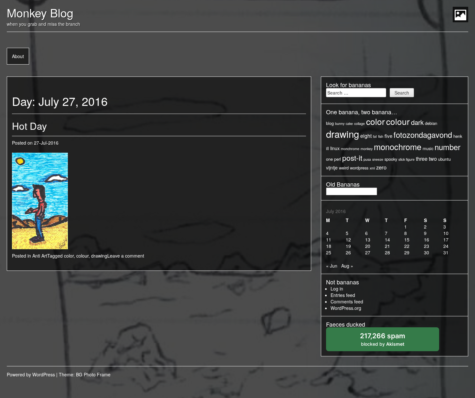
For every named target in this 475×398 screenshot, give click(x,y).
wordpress (359, 168)
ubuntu (444, 159)
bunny (339, 123)
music (428, 148)
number (447, 146)
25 (328, 252)
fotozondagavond (423, 134)
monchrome (350, 148)
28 (387, 252)
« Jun (331, 265)
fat (375, 136)
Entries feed (343, 295)
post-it (352, 157)
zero (381, 167)
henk (457, 136)
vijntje (332, 167)
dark (417, 122)
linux (335, 148)
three (422, 158)
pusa (367, 159)
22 (406, 246)
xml (372, 168)
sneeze (377, 159)
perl (337, 159)
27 (367, 252)
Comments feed (347, 301)
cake (349, 123)
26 (348, 252)
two (433, 158)
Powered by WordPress (31, 374)
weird (344, 168)
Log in (337, 288)
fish (380, 136)
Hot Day (29, 126)
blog (330, 123)
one (329, 159)
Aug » (347, 265)
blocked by (389, 341)
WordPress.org (346, 308)
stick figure (406, 159)
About (18, 56)
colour (82, 255)
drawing (99, 255)
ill (327, 148)
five (388, 135)
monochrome (397, 146)
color (69, 255)
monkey (367, 148)
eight (366, 135)
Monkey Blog (40, 12)
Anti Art (39, 255)
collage (359, 123)
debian (431, 123)
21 (387, 246)
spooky (391, 159)
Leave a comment (125, 255)
